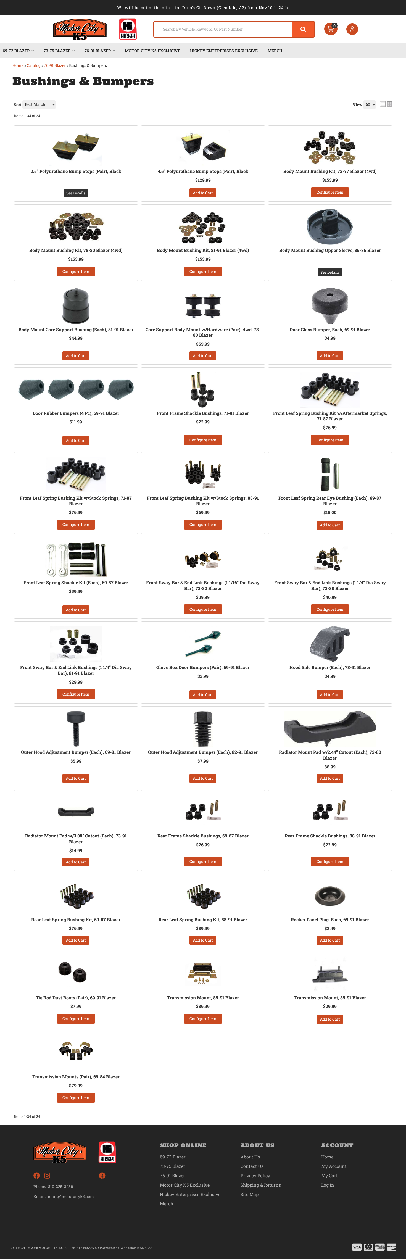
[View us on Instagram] (47, 1175)
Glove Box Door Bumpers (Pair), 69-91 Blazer (202, 667)
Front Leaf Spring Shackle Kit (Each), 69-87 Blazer (75, 582)
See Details (75, 193)
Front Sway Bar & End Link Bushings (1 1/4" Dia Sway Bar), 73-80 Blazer (330, 585)
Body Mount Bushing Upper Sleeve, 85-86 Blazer (330, 250)
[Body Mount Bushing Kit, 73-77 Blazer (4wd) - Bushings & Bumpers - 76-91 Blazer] (330, 148)
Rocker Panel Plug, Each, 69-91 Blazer (330, 919)
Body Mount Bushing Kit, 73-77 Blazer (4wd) (330, 171)
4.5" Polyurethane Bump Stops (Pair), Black (203, 171)
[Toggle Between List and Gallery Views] (386, 104)
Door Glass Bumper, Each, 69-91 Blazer (330, 329)
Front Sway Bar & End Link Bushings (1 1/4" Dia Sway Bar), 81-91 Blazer (76, 670)
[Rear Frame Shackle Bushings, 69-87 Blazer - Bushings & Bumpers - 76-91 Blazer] (203, 812)
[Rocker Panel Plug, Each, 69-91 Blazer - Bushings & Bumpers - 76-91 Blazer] (330, 896)
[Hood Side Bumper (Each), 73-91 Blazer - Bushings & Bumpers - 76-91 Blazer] (330, 644)
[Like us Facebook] (36, 1175)
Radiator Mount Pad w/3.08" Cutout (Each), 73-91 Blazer (76, 838)
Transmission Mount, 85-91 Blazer (203, 997)
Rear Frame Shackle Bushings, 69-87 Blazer (203, 836)
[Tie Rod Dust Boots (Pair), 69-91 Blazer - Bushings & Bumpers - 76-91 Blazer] (76, 974)
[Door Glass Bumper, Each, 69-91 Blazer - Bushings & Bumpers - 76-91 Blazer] (330, 306)
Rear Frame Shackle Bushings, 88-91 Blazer (330, 836)
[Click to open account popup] (352, 29)
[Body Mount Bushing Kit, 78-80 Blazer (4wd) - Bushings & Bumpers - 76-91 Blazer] (76, 227)
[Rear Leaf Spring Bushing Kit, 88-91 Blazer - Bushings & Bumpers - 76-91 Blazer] (203, 896)
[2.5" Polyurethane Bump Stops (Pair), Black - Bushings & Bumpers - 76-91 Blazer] (76, 148)
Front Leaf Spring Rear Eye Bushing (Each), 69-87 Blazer (329, 501)
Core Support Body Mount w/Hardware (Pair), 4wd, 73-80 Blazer (203, 332)
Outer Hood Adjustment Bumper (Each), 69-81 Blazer (76, 752)
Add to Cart (203, 192)
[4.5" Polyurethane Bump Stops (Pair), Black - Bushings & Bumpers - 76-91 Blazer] (203, 148)
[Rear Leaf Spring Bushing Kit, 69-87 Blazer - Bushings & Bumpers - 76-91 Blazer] (76, 896)
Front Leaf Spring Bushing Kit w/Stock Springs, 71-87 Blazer (76, 501)
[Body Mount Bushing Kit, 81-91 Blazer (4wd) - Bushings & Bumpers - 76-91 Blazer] (203, 227)
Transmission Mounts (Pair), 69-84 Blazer (76, 1076)
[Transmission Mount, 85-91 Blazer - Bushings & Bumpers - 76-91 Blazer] (203, 974)
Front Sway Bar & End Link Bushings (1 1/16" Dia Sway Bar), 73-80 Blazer (203, 585)
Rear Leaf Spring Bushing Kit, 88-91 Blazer (203, 919)
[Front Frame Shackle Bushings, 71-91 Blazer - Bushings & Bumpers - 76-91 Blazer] (203, 390)
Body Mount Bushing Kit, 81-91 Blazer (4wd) (203, 250)
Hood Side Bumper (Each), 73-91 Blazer (330, 667)
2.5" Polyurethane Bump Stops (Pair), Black (76, 171)
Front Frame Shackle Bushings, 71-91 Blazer (203, 413)
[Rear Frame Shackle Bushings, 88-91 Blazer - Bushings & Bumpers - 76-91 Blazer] (330, 812)
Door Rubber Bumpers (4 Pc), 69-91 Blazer (76, 413)
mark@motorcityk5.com (71, 1197)
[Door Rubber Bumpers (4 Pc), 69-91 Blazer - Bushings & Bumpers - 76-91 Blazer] (76, 390)
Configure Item (330, 192)
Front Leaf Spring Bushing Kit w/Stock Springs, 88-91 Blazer (203, 501)
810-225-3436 (60, 1186)
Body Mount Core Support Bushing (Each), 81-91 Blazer (76, 329)
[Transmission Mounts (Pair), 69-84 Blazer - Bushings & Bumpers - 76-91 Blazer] (76, 1053)
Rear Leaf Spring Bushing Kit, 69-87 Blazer (75, 919)
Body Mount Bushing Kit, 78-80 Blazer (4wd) (76, 250)
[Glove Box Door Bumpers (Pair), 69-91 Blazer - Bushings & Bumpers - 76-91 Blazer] (203, 644)
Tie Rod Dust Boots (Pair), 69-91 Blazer (76, 997)
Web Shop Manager (136, 1247)
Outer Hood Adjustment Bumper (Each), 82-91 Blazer (203, 752)
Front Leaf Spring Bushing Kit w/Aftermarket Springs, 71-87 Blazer (330, 416)
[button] (234, 29)
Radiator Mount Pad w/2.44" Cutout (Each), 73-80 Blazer (330, 755)
